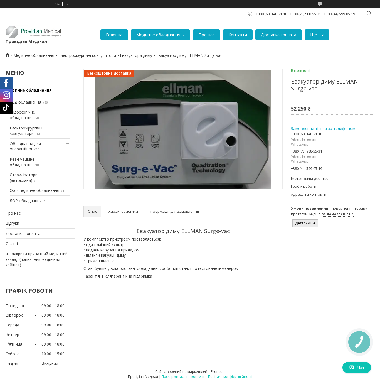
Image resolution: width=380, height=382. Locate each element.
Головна (114, 34)
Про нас (206, 34)
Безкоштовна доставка (310, 179)
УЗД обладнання (25, 102)
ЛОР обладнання (26, 200)
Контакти (237, 34)
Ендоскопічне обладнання (22, 114)
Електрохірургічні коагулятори (87, 55)
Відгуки (12, 223)
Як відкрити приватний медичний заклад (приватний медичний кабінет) (37, 259)
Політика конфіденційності (230, 376)
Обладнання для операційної (25, 146)
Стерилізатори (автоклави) (24, 177)
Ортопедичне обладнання (34, 190)
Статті (12, 243)
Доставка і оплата (278, 34)
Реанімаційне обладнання (22, 161)
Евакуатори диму (136, 55)
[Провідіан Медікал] (33, 31)
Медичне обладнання (158, 34)
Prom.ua (218, 371)
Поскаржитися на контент (183, 376)
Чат (360, 367)
